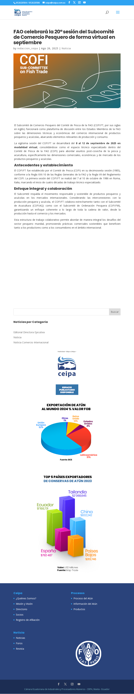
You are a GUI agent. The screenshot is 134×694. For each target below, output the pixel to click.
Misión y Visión (24, 603)
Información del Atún (85, 603)
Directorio (21, 609)
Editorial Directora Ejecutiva (29, 332)
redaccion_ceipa (27, 48)
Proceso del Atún (83, 598)
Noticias (20, 637)
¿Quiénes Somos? (26, 598)
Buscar (115, 311)
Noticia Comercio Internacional (31, 342)
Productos (79, 609)
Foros (19, 643)
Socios (19, 614)
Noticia (66, 48)
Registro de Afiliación (28, 619)
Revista (20, 648)
